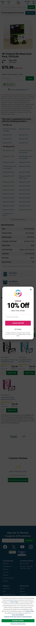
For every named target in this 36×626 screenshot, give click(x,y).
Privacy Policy (14, 602)
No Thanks (18, 329)
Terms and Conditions (18, 615)
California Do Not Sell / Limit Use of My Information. (18, 617)
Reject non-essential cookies (18, 623)
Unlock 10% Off (18, 323)
